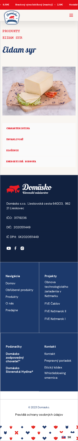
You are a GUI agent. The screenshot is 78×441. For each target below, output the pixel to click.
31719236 (20, 218)
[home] (12, 17)
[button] (71, 15)
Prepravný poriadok (57, 361)
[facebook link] (15, 248)
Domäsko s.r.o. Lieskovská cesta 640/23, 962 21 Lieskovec (38, 206)
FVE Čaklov (52, 304)
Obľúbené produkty (19, 290)
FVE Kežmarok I (55, 319)
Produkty (11, 31)
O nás (10, 303)
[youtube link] (8, 248)
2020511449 (22, 227)
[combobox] (66, 437)
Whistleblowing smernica (55, 375)
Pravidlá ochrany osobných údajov (39, 415)
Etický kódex (53, 367)
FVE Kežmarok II (55, 311)
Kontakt (49, 354)
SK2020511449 (28, 237)
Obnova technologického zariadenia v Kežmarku (56, 289)
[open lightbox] (38, 87)
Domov (10, 283)
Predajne (12, 310)
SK (69, 437)
